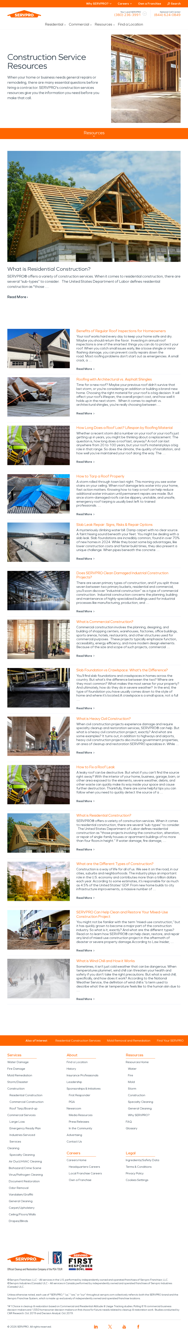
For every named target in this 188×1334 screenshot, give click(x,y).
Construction (16, 1088)
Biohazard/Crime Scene (25, 1168)
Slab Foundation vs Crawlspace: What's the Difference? (122, 670)
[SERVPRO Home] (24, 13)
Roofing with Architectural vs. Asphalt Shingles (114, 379)
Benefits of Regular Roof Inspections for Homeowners (121, 331)
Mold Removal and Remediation (128, 1040)
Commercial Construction (27, 1102)
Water (132, 1068)
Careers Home (76, 1160)
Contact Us (74, 1141)
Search (176, 3)
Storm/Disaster (17, 1082)
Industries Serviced (22, 1135)
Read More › (17, 297)
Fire (130, 1075)
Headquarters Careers (84, 1166)
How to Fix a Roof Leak (95, 767)
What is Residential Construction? (49, 269)
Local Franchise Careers (85, 1173)
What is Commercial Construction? (104, 621)
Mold (131, 1082)
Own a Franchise (149, 3)
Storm (132, 1088)
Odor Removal (18, 1188)
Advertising (74, 1135)
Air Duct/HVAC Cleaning (25, 1161)
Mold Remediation (19, 1075)
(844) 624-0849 (167, 15)
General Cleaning (20, 1201)
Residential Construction (26, 1095)
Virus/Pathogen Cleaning (26, 1174)
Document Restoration (24, 1181)
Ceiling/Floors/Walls (22, 1214)
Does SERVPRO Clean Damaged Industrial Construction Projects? (122, 575)
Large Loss (17, 1121)
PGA (72, 1102)
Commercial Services (21, 1115)
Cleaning (13, 1148)
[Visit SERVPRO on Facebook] (138, 1327)
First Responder (79, 1095)
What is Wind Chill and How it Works (105, 961)
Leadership (74, 1082)
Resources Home (137, 1062)
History (71, 1068)
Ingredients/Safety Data (142, 1160)
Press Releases (79, 1121)
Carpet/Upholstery (22, 1207)
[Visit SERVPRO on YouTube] (124, 1327)
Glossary (131, 1128)
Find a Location (130, 24)
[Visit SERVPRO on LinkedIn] (96, 1327)
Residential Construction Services (77, 1040)
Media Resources (80, 1115)
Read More (84, 369)
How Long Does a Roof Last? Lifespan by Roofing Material (124, 427)
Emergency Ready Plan (25, 1128)
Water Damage (18, 1062)
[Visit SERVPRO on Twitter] (110, 1327)
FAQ (129, 1121)
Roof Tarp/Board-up (23, 1108)
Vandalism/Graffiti (21, 1194)
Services (15, 1141)
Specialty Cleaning (22, 1155)
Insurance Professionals (82, 1075)
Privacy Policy (135, 1173)
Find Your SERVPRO (170, 1040)
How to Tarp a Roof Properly (100, 476)
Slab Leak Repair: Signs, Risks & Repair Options (114, 524)
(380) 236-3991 (127, 15)
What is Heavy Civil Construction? (103, 718)
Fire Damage (16, 1068)
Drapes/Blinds (18, 1221)
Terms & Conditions (138, 1166)
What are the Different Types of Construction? (114, 863)
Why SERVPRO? (138, 1115)
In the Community (80, 1128)
